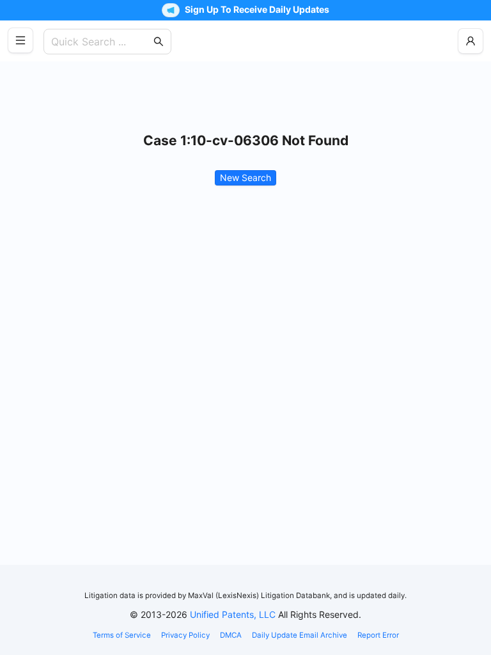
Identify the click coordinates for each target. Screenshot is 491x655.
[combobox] (101, 41)
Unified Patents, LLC (233, 614)
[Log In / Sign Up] (470, 41)
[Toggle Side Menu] (20, 40)
